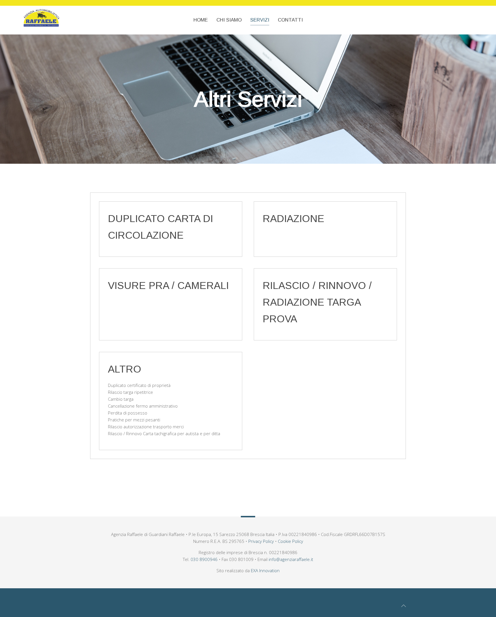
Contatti (290, 20)
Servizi (259, 20)
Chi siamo (229, 20)
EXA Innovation (265, 570)
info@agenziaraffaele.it (291, 559)
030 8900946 (204, 559)
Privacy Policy (261, 541)
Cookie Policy (290, 541)
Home (200, 20)
